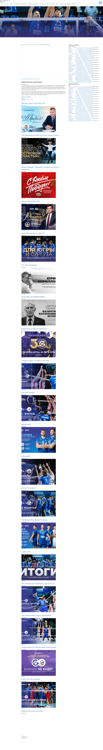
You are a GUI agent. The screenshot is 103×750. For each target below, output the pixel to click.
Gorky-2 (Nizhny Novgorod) (71, 107)
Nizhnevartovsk (27, 78)
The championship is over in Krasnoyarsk (36, 615)
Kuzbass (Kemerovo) (71, 77)
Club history (30, 3)
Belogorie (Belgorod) (70, 58)
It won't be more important (30, 679)
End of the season (27, 392)
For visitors (47, 3)
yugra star (23, 78)
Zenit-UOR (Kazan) (70, 94)
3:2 (78, 49)
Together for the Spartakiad (26, 96)
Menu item (74, 3)
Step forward (26, 424)
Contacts (61, 3)
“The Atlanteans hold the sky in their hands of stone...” (40, 135)
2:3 (79, 49)
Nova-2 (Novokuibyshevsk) (72, 105)
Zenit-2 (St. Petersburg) (71, 97)
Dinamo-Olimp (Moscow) (71, 92)
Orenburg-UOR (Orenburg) (71, 109)
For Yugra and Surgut (29, 265)
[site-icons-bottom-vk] (24, 746)
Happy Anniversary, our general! (33, 233)
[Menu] (100, 2)
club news (23, 100)
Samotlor (32, 78)
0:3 (76, 52)
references (52, 3)
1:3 (79, 48)
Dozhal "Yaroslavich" (28, 488)
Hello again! (25, 456)
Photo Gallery (35, 3)
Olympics (35, 78)
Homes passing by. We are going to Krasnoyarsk (38, 647)
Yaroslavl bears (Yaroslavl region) (72, 120)
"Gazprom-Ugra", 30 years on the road (35, 360)
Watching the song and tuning (32, 711)
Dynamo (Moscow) (72, 53)
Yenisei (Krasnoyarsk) (71, 62)
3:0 (77, 49)
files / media (42, 3)
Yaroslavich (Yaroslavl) (70, 79)
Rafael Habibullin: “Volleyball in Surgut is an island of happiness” (40, 168)
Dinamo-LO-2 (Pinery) (71, 90)
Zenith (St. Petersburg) (71, 51)
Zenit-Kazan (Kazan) (71, 49)
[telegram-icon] (24, 740)
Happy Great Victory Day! (30, 201)
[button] (2, 22)
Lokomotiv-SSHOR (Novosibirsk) (72, 88)
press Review (24, 3)
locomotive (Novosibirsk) (71, 56)
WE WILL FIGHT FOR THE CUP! (33, 103)
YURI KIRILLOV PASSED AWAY (33, 297)
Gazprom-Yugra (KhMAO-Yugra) (71, 69)
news (7, 3)
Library (57, 3)
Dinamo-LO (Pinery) (70, 60)
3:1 (77, 48)
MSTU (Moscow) (71, 81)
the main (3, 3)
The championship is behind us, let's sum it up (38, 583)
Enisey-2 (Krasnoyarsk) (71, 118)
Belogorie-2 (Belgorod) (70, 112)
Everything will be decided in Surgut (34, 520)
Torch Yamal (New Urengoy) (72, 67)
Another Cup (26, 551)
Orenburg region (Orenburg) (71, 75)
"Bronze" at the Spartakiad (25, 97)
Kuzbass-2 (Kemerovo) (71, 116)
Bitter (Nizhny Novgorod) (71, 71)
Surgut (38, 78)
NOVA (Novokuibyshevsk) (72, 64)
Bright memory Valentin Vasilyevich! (34, 329)
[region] (51, 21)
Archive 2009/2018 (67, 3)
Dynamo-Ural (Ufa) (72, 73)
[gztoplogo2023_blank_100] (5, 0)
